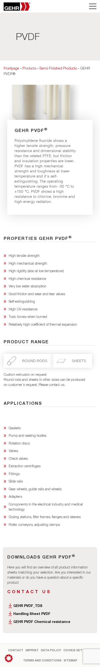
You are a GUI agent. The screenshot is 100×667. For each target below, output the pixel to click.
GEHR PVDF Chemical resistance (41, 622)
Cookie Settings (77, 650)
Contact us (29, 591)
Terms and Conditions (42, 660)
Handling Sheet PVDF (31, 614)
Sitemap (70, 660)
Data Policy (51, 650)
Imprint (32, 650)
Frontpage (11, 68)
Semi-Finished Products (58, 68)
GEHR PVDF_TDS (27, 606)
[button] (8, 658)
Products (29, 68)
